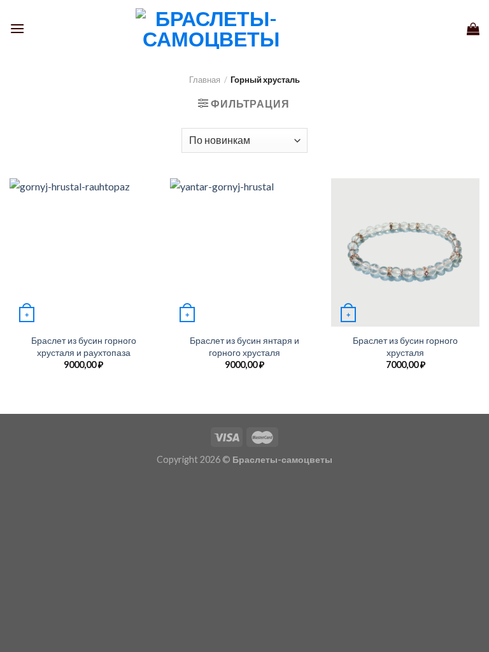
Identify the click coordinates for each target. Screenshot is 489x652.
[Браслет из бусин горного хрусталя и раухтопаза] (84, 252)
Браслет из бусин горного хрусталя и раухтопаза (83, 346)
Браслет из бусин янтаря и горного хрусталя (244, 346)
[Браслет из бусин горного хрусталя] (405, 252)
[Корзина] (473, 29)
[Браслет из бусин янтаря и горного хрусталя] (244, 252)
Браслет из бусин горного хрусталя (405, 346)
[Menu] (17, 28)
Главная (204, 79)
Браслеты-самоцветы (282, 459)
